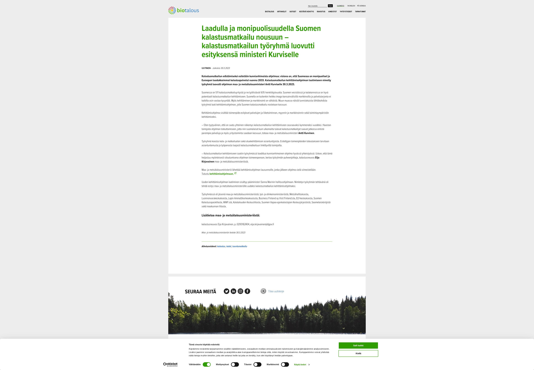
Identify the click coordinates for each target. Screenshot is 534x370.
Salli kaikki (358, 345)
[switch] (235, 364)
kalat (228, 246)
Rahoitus (321, 12)
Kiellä (358, 353)
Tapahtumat (360, 12)
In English (351, 5)
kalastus (221, 246)
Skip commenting (267, 260)
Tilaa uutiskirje (276, 291)
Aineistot (332, 12)
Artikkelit (281, 12)
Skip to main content (178, 17)
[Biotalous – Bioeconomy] (183, 10)
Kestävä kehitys (306, 12)
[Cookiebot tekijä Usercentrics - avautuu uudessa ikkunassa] (170, 364)
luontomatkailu (239, 246)
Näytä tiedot (300, 364)
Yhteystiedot (346, 12)
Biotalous (269, 12)
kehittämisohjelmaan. (222, 174)
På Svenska (361, 5)
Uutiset (293, 12)
